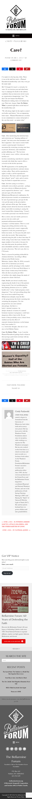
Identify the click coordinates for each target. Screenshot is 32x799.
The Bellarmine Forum (22, 371)
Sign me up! (7, 573)
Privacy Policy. (21, 797)
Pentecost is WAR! (16, 691)
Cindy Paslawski (16, 41)
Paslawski (21, 385)
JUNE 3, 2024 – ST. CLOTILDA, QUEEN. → (16, 530)
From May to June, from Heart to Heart (16, 678)
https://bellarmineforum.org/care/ (16, 372)
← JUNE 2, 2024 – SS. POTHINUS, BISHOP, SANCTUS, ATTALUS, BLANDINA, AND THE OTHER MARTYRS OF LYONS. (16, 524)
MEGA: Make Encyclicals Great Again (16, 688)
